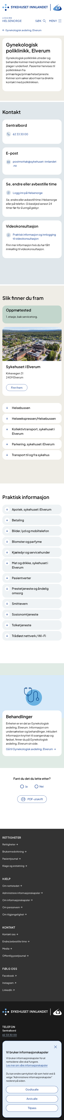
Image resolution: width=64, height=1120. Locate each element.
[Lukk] (55, 1046)
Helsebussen (21, 408)
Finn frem (16, 387)
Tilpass (32, 1108)
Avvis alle (32, 1098)
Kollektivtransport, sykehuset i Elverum (33, 431)
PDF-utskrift (35, 799)
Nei (41, 786)
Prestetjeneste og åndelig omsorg (30, 591)
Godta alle (32, 1089)
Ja (26, 786)
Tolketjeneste (21, 625)
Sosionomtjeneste (25, 614)
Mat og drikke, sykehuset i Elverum (30, 565)
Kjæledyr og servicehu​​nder (31, 552)
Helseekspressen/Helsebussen (34, 418)
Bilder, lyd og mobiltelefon (30, 531)
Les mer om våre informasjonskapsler (27, 1065)
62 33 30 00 (9, 1034)
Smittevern (20, 603)
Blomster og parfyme (27, 541)
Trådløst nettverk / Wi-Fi (29, 636)
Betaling (18, 520)
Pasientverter (21, 578)
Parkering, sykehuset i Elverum (33, 444)
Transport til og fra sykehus (30, 455)
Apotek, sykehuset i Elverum (31, 509)
